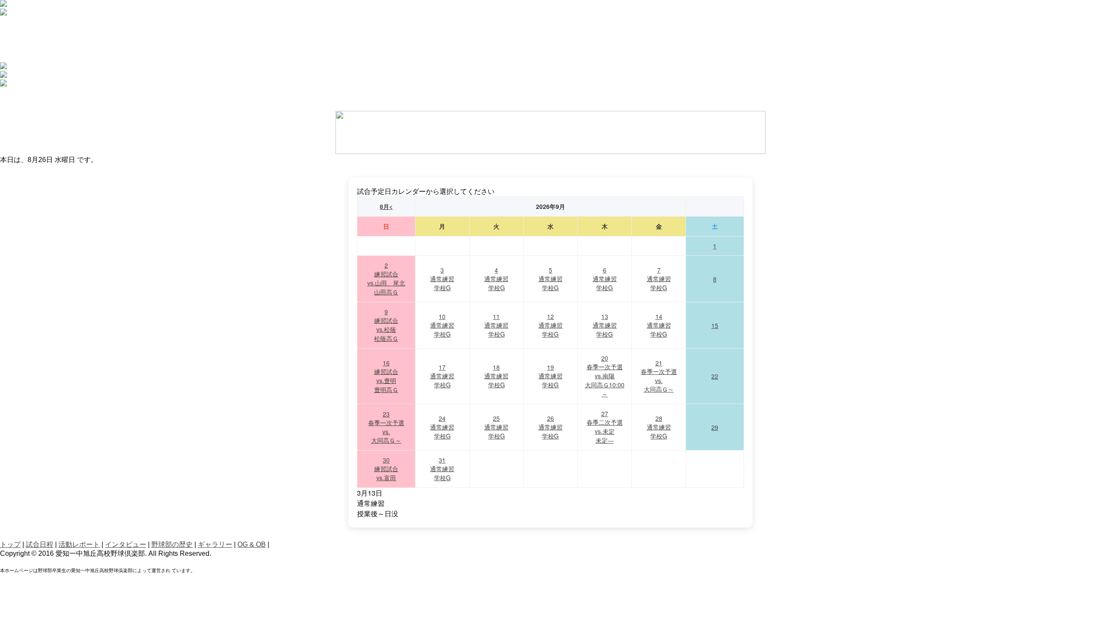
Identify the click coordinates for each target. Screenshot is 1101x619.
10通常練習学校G (442, 325)
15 (714, 325)
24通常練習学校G (442, 427)
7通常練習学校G (659, 279)
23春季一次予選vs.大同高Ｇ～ (386, 427)
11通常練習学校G (496, 325)
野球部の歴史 (172, 544)
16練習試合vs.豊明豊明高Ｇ (386, 376)
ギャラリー (215, 544)
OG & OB (251, 544)
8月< (386, 206)
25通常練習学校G (496, 427)
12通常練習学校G (550, 325)
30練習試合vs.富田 (386, 469)
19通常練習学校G (550, 376)
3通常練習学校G (442, 279)
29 (714, 427)
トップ (10, 544)
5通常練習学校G (550, 279)
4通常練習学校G (496, 279)
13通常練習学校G (605, 325)
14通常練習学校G (659, 325)
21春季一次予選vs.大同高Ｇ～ (659, 376)
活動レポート (79, 544)
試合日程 (39, 544)
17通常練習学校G (442, 376)
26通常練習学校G (550, 427)
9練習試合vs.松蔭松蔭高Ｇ (386, 325)
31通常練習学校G (442, 469)
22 (714, 376)
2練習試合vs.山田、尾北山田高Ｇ (386, 278)
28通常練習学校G (659, 427)
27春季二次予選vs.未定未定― (605, 426)
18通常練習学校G (496, 376)
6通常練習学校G (605, 279)
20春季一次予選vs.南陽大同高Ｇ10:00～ (604, 376)
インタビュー (125, 544)
